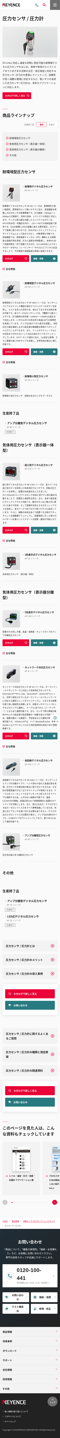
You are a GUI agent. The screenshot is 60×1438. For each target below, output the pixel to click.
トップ (52, 1402)
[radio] (42, 124)
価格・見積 (38, 258)
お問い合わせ (21, 1005)
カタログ (9, 258)
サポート (55, 721)
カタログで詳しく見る (15, 95)
